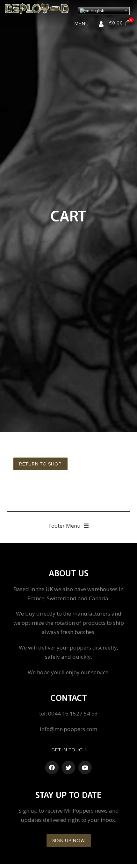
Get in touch (68, 750)
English (96, 10)
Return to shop (40, 464)
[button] (68, 526)
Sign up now (68, 840)
